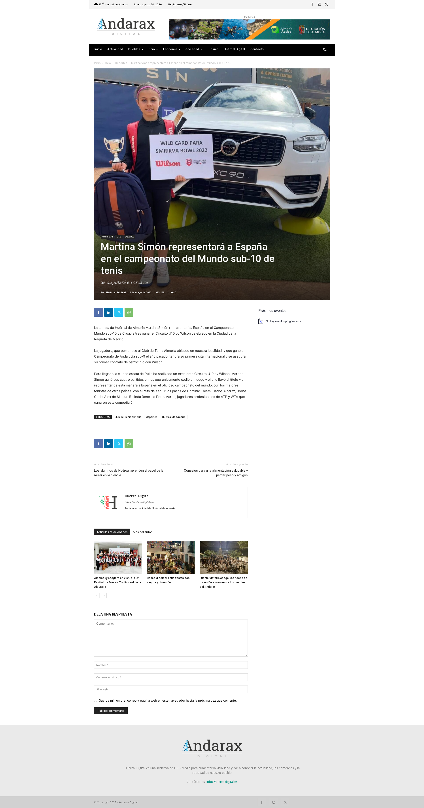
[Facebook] (312, 4)
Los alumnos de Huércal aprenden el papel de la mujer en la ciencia (128, 473)
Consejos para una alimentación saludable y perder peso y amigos (216, 473)
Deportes (121, 63)
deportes (151, 416)
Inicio (97, 63)
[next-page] (104, 595)
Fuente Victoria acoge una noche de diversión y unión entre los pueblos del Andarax (223, 582)
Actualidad (107, 236)
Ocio (108, 63)
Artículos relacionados (112, 532)
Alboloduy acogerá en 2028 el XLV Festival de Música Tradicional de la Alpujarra (117, 582)
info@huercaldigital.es (222, 782)
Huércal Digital (116, 292)
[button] (325, 49)
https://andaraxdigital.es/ (139, 502)
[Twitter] (326, 4)
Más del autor (142, 532)
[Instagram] (319, 4)
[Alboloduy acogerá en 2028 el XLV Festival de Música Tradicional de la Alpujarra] (118, 557)
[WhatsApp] (129, 312)
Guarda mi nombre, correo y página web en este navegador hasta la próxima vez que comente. (168, 700)
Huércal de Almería (174, 416)
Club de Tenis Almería (128, 416)
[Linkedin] (108, 312)
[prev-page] (97, 595)
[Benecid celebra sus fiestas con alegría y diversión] (171, 557)
